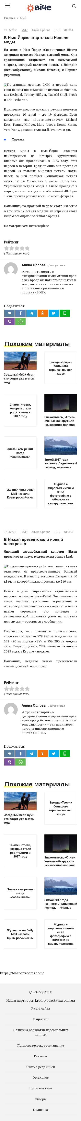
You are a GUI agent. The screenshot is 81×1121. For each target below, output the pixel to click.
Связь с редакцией (40, 1067)
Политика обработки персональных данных (40, 1032)
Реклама (40, 1056)
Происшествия (40, 1088)
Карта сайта (40, 1008)
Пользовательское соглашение (40, 1045)
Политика (40, 1109)
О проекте (40, 1019)
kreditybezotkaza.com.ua (55, 1000)
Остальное (40, 1077)
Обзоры (40, 1099)
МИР (25, 30)
